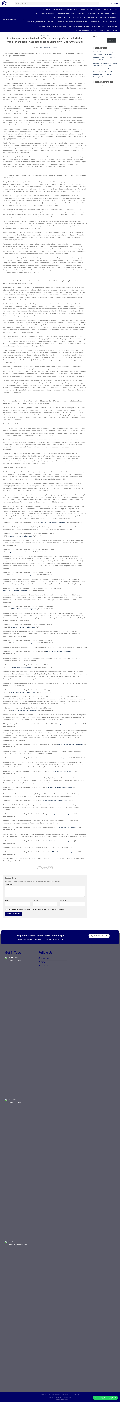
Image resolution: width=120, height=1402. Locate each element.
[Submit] (97, 3)
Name (7, 900)
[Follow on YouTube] (117, 3)
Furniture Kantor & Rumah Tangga (101, 13)
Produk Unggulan (103, 9)
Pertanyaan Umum (57, 1394)
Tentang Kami (58, 9)
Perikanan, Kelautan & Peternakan (72, 22)
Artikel (94, 30)
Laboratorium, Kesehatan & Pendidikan (99, 17)
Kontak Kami (105, 30)
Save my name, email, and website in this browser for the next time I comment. (36, 909)
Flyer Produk (72, 9)
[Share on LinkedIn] (51, 867)
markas (54, 47)
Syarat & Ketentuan (72, 1394)
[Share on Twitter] (41, 867)
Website (63, 900)
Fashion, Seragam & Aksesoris (70, 13)
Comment (9, 884)
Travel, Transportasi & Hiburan (52, 26)
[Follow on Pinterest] (115, 3)
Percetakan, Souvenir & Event (103, 22)
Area (115, 30)
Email (35, 900)
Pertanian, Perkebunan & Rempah (40, 22)
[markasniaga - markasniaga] (6, 3)
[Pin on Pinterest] (48, 867)
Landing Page (87, 9)
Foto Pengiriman (82, 30)
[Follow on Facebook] (107, 3)
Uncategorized (45, 35)
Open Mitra (112, 26)
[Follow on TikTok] (112, 3)
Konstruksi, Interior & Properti (65, 17)
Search (95, 36)
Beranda (46, 9)
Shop (115, 9)
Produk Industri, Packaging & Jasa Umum (86, 26)
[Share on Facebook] (38, 867)
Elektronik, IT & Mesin (45, 13)
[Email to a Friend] (45, 867)
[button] (105, 1398)
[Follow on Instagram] (109, 3)
